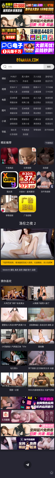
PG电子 (14, 76)
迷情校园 (13, 123)
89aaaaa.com (27, 60)
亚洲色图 (25, 108)
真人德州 (25, 76)
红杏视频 (13, 134)
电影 (4, 99)
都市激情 (13, 119)
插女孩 (13, 129)
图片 (4, 110)
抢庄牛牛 (49, 81)
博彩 (4, 78)
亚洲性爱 (13, 98)
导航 (4, 131)
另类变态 (49, 102)
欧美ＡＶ (37, 87)
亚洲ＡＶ (13, 87)
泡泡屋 (25, 134)
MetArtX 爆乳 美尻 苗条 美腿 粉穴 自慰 (19, 270)
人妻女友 (37, 119)
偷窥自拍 (13, 108)
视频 (4, 89)
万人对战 (37, 76)
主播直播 (37, 91)
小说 (4, 121)
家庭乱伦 (25, 119)
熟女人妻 (13, 91)
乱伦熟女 (37, 102)
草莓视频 (37, 129)
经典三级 (25, 102)
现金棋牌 (37, 81)
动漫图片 (49, 108)
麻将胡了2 (13, 81)
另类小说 (25, 123)
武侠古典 (49, 119)
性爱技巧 (49, 123)
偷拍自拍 (25, 98)
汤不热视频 (49, 129)
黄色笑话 (37, 123)
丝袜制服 (25, 91)
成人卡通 (37, 98)
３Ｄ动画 (49, 87)
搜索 (49, 66)
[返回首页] (51, 472)
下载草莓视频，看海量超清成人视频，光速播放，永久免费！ (27, 262)
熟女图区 (37, 113)
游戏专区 (49, 76)
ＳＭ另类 (49, 91)
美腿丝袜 (13, 113)
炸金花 (25, 81)
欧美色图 (37, 108)
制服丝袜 (13, 102)
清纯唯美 (25, 113)
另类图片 (49, 113)
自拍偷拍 (25, 87)
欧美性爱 (49, 98)
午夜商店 (25, 129)
